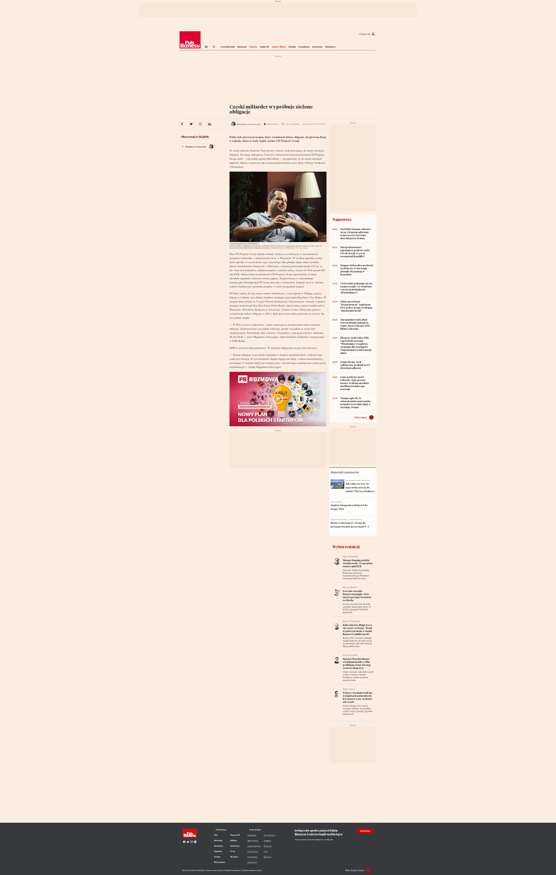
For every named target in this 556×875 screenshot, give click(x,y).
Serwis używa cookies (214, 870)
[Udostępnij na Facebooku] (182, 124)
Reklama (233, 840)
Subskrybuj (365, 831)
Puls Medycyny (269, 835)
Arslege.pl (267, 840)
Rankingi (292, 47)
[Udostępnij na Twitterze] (191, 124)
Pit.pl (266, 851)
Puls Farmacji (252, 857)
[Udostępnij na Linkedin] (209, 124)
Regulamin (218, 851)
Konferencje (317, 47)
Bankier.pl (267, 857)
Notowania (241, 47)
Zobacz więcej (360, 417)
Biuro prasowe (219, 862)
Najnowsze (342, 219)
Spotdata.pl (251, 835)
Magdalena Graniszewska (195, 147)
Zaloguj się (364, 33)
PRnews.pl (267, 846)
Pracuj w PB (235, 835)
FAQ (215, 835)
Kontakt (217, 857)
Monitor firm (252, 862)
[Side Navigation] (206, 47)
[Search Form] (214, 47)
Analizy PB (264, 47)
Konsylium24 (252, 851)
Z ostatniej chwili (227, 47)
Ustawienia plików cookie (251, 870)
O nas (232, 851)
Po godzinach (304, 47)
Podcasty (253, 47)
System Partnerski (254, 846)
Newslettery (330, 47)
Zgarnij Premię (252, 840)
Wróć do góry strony (354, 870)
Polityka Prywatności (232, 870)
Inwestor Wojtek (279, 47)
